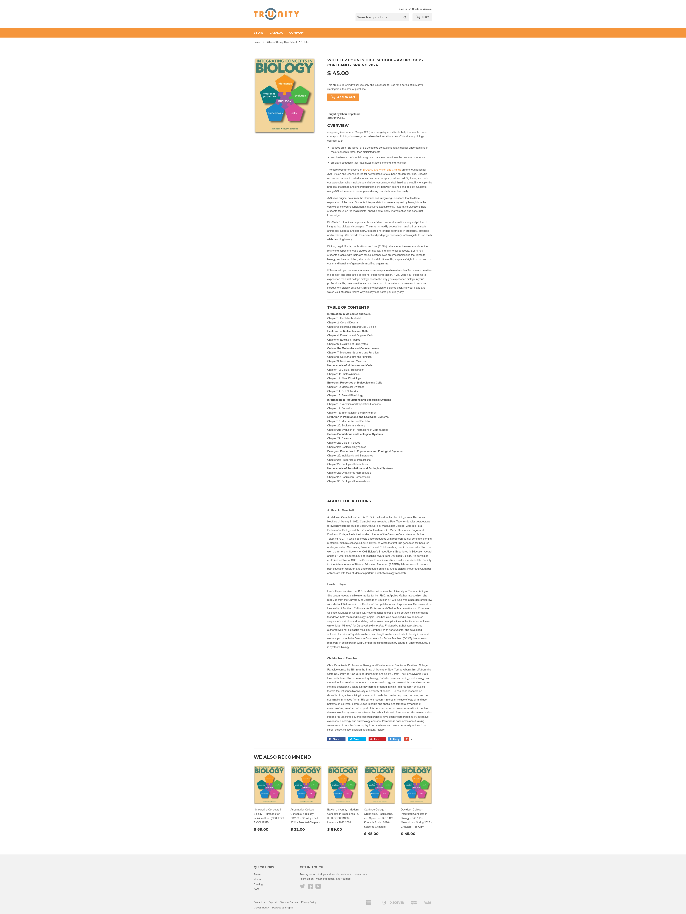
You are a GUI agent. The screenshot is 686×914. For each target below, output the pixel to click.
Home (257, 42)
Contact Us (259, 902)
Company (296, 32)
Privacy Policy (308, 902)
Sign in (403, 9)
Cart (425, 17)
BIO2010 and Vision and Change (382, 169)
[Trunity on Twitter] (302, 887)
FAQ (256, 889)
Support (273, 902)
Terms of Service (289, 902)
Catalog (276, 32)
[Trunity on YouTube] (318, 887)
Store (259, 32)
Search (258, 874)
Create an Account (422, 9)
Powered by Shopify (282, 907)
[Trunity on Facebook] (310, 887)
